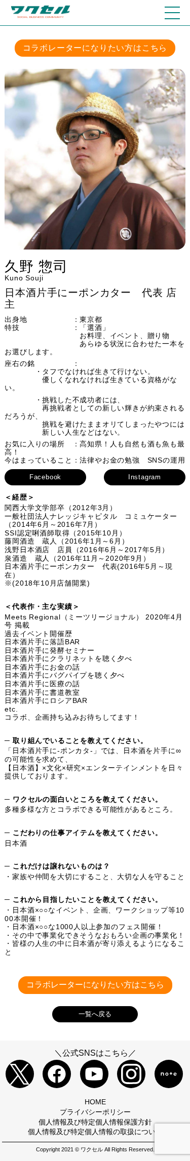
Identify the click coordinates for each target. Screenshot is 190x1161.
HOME (95, 1102)
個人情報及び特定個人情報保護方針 (95, 1122)
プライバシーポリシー (95, 1112)
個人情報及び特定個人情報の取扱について (95, 1132)
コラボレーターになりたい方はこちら (95, 48)
